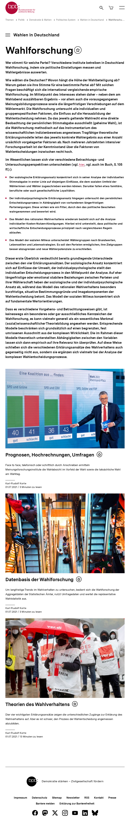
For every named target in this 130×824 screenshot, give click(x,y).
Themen (9, 20)
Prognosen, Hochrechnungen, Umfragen (49, 455)
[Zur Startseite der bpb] (20, 13)
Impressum (20, 797)
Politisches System (65, 20)
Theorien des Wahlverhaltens (37, 704)
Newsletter (73, 797)
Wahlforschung (116, 20)
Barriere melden (45, 803)
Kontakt (99, 797)
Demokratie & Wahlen (40, 20)
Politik (21, 20)
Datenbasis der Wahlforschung (39, 579)
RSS (86, 797)
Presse (112, 797)
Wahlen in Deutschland (92, 20)
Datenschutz (39, 797)
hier (81, 165)
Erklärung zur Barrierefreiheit (76, 803)
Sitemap (57, 797)
